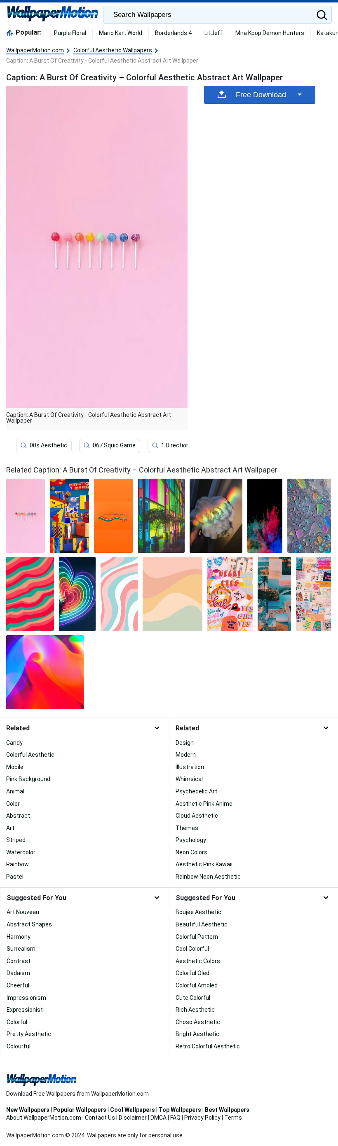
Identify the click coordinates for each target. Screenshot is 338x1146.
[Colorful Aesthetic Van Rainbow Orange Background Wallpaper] (113, 516)
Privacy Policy (202, 1117)
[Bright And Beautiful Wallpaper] (274, 594)
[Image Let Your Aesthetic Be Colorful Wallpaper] (230, 594)
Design (185, 742)
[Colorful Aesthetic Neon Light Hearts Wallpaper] (77, 594)
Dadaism (18, 973)
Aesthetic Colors (198, 961)
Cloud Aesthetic (197, 815)
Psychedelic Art (196, 791)
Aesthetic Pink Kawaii (204, 864)
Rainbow (17, 864)
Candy (14, 742)
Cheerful (18, 985)
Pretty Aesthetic (29, 1034)
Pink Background (28, 779)
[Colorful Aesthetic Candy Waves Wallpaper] (119, 594)
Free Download (261, 95)
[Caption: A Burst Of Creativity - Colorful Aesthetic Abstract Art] (25, 516)
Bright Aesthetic (197, 1034)
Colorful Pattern (197, 936)
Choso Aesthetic (198, 1022)
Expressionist (25, 1009)
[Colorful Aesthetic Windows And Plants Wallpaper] (161, 516)
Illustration (190, 767)
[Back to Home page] (52, 15)
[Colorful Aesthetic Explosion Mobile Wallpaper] (264, 516)
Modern (186, 754)
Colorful (17, 1022)
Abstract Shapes (29, 924)
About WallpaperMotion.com (43, 1117)
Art (10, 828)
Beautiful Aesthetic (202, 924)
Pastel (14, 876)
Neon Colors (191, 852)
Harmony (19, 936)
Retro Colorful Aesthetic (208, 1046)
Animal (15, 791)
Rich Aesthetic (195, 1009)
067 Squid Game (114, 445)
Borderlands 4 (173, 33)
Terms (233, 1117)
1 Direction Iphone (185, 445)
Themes (187, 828)
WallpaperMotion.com (35, 50)
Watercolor (20, 852)
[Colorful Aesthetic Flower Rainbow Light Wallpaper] (216, 516)
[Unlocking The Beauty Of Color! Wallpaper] (173, 594)
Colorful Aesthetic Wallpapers (112, 50)
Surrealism (21, 948)
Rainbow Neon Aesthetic (208, 876)
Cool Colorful (192, 948)
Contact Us (100, 1117)
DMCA (158, 1117)
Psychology (191, 840)
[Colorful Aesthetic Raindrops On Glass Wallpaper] (309, 516)
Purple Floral (70, 33)
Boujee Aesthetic (198, 912)
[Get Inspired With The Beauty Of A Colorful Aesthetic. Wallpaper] (69, 516)
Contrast (19, 961)
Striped (16, 840)
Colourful (19, 1046)
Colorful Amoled (197, 985)
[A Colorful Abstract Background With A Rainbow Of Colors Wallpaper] (45, 672)
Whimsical (189, 779)
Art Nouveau (23, 912)
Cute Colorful (193, 997)
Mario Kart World (120, 33)
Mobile (14, 767)
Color (13, 803)
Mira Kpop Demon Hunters (269, 33)
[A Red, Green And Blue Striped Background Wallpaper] (30, 594)
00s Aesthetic (48, 445)
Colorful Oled (192, 973)
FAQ (175, 1117)
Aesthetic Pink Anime (204, 803)
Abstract (18, 815)
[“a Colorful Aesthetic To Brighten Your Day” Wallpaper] (313, 594)
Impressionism (26, 997)
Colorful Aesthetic (30, 754)
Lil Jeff (213, 33)
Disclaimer (133, 1117)
